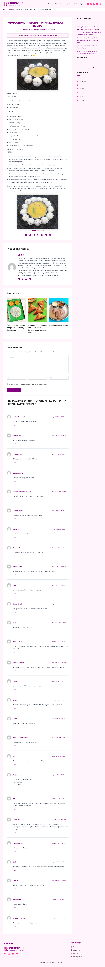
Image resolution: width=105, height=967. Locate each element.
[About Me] (75, 950)
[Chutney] (81, 88)
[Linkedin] (46, 235)
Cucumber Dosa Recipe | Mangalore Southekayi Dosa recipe (16, 327)
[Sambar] (81, 84)
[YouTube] (97, 4)
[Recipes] (75, 953)
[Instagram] (91, 4)
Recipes (67, 4)
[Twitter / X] (38, 235)
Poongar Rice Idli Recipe (58, 325)
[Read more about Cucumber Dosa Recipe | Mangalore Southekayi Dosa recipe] (16, 310)
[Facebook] (88, 4)
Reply (15, 425)
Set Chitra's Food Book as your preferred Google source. (40, 35)
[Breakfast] (81, 81)
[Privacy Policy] (76, 956)
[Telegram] (42, 235)
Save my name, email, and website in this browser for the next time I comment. (29, 384)
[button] (71, 3)
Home (50, 4)
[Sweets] (80, 100)
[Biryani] (80, 96)
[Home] (74, 947)
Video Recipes (79, 4)
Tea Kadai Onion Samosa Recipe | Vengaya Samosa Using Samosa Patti (88, 40)
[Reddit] (50, 235)
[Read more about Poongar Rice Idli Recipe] (58, 310)
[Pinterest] (94, 4)
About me (58, 4)
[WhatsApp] (34, 235)
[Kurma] (80, 92)
